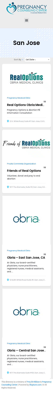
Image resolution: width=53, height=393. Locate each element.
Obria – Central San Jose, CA (28, 350)
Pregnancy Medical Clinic (18, 98)
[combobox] (37, 60)
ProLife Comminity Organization (21, 163)
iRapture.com (35, 385)
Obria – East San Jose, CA (26, 258)
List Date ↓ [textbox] (31, 59)
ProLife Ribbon (33, 382)
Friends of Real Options (24, 171)
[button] (26, 20)
